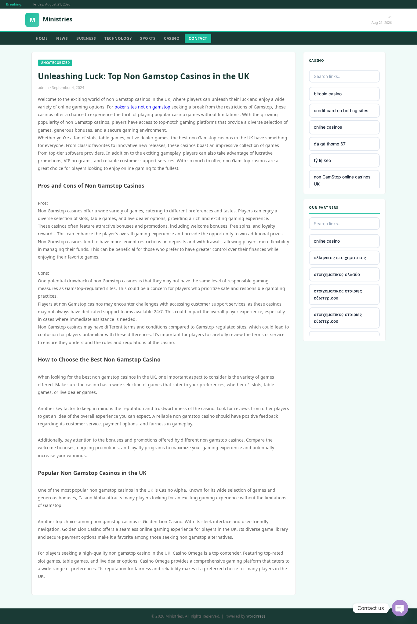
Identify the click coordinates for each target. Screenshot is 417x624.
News (62, 38)
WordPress (256, 616)
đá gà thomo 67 (330, 143)
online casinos (328, 127)
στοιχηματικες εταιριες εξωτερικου (338, 294)
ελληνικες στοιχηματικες (340, 257)
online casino (327, 241)
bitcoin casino (328, 93)
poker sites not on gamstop (142, 107)
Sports (147, 38)
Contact (198, 38)
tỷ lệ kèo (322, 160)
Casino (171, 38)
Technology (118, 38)
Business (86, 38)
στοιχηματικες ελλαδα (337, 274)
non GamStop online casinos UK (342, 180)
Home (42, 38)
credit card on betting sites (341, 110)
